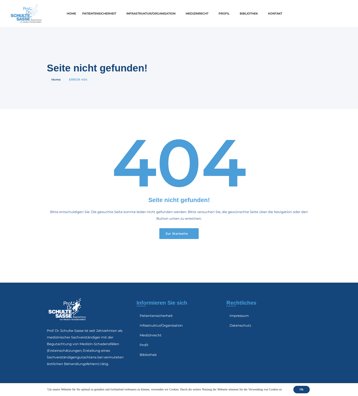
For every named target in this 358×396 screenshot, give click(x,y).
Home (71, 13)
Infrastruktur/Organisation (150, 13)
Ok (302, 389)
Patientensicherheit (99, 13)
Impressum (239, 316)
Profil (224, 13)
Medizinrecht (197, 13)
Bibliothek (249, 13)
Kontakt (275, 13)
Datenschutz (240, 325)
